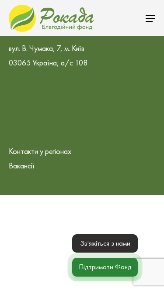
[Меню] (150, 18)
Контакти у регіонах (40, 151)
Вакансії (22, 166)
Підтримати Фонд (105, 266)
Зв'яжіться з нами (105, 243)
